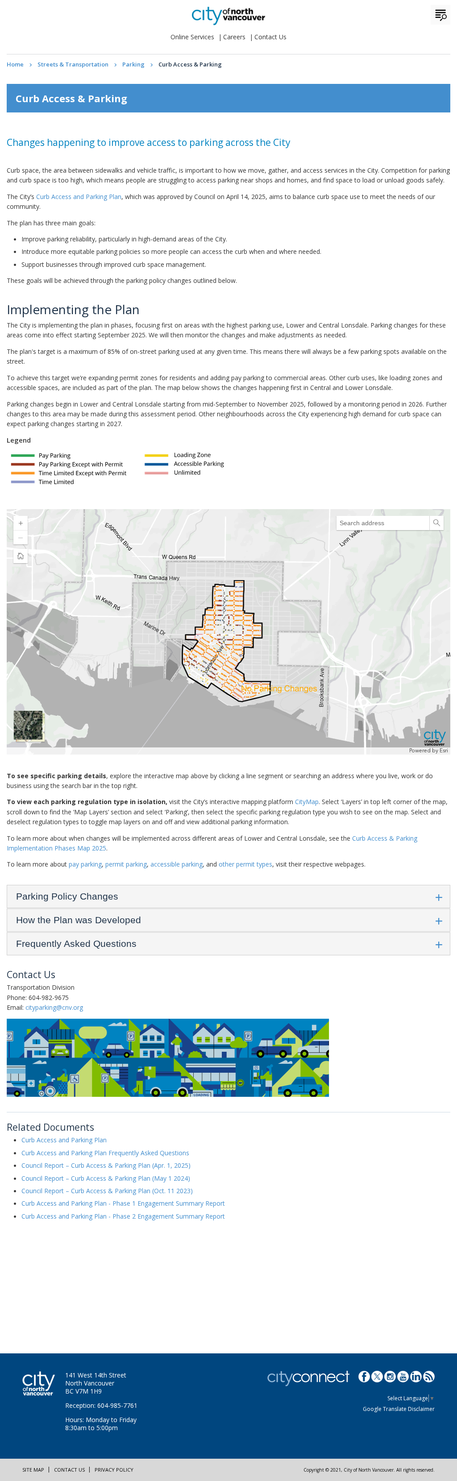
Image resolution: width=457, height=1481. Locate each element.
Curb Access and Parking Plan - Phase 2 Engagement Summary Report (123, 1216)
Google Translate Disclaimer (399, 1409)
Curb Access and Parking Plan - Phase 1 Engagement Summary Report (123, 1203)
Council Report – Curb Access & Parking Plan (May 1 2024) (105, 1178)
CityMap (307, 801)
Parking (133, 64)
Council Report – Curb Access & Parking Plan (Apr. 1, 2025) (106, 1165)
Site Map (33, 1469)
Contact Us (270, 37)
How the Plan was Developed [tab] (78, 920)
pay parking (85, 864)
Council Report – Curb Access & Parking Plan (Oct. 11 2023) (107, 1190)
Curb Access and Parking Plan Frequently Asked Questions (105, 1153)
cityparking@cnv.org (54, 1007)
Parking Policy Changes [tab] (67, 896)
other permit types (245, 864)
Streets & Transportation (72, 64)
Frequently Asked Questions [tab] (76, 943)
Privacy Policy (114, 1469)
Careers (234, 37)
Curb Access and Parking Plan (78, 196)
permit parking (126, 864)
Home (15, 64)
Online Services (192, 37)
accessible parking (176, 864)
